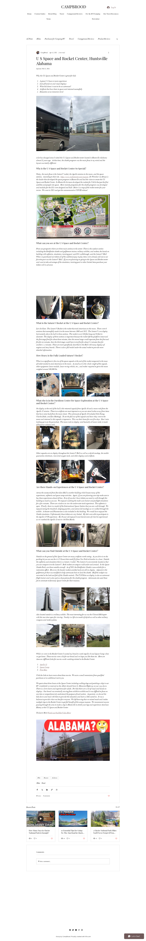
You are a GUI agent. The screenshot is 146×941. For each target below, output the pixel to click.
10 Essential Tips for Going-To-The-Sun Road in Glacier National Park (72, 831)
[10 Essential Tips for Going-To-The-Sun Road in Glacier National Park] (73, 819)
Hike (39, 778)
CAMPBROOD (73, 6)
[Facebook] (79, 930)
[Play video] (73, 740)
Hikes (39, 39)
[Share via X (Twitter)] (42, 790)
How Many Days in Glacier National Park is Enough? (39, 831)
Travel (71, 39)
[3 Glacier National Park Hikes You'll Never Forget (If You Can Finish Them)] (105, 819)
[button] (117, 39)
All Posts (29, 39)
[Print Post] (57, 790)
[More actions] (108, 52)
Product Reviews (104, 39)
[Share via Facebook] (37, 790)
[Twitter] (73, 930)
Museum (46, 778)
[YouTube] (76, 930)
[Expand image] (47, 307)
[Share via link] (52, 790)
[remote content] (73, 280)
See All (118, 807)
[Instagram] (82, 930)
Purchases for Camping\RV (55, 39)
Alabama (54, 778)
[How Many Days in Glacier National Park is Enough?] (40, 819)
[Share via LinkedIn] (47, 790)
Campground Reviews (86, 39)
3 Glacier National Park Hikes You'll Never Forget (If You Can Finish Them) (104, 831)
